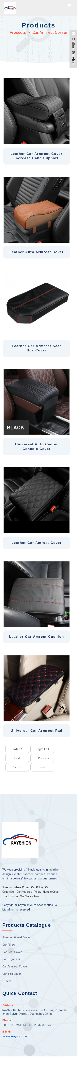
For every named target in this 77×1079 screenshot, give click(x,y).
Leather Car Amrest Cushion (36, 637)
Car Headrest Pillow (29, 891)
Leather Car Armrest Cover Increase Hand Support (36, 156)
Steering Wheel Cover (15, 887)
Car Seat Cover (12, 952)
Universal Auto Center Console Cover (36, 446)
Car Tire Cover (11, 973)
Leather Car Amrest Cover (36, 543)
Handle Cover (51, 891)
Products (18, 32)
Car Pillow (37, 887)
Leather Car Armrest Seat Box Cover (36, 348)
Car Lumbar (11, 896)
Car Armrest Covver (50, 32)
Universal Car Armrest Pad (36, 731)
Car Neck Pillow (29, 896)
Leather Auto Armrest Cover (36, 252)
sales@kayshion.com (15, 1036)
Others (6, 981)
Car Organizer (11, 959)
